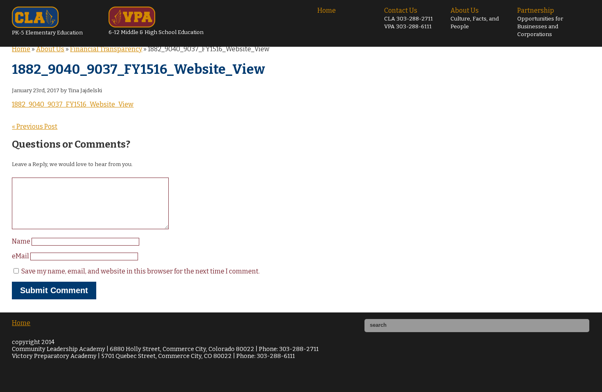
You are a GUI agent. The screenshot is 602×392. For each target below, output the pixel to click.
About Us (474, 18)
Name (22, 241)
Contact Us (408, 18)
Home (326, 10)
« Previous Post (34, 126)
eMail (21, 256)
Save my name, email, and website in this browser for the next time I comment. (140, 271)
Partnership (540, 22)
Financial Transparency (106, 49)
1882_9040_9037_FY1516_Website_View (73, 104)
